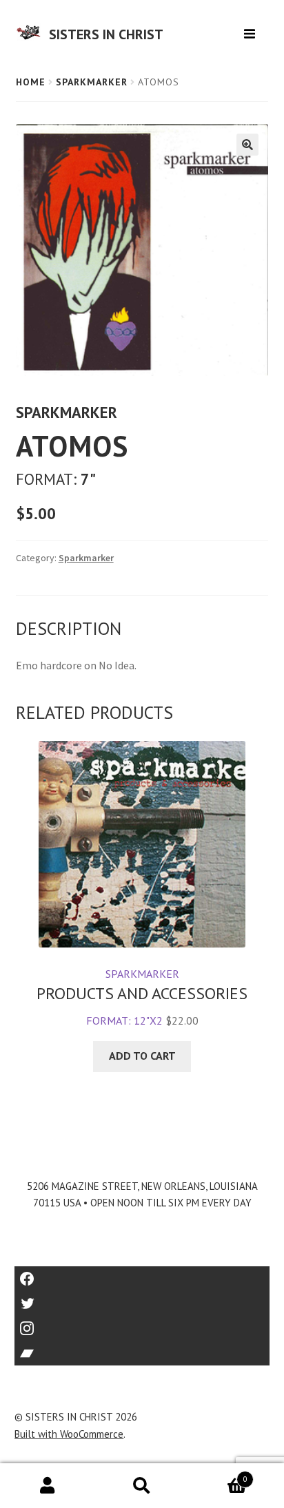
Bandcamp (142, 1348)
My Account (47, 1486)
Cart (218, 1474)
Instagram (142, 1323)
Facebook (142, 1274)
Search (141, 1486)
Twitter (142, 1299)
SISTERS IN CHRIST (106, 34)
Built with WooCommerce (68, 1434)
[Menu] (251, 28)
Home (30, 82)
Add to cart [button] (142, 1055)
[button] (247, 145)
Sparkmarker (92, 82)
